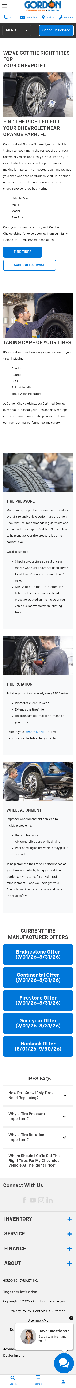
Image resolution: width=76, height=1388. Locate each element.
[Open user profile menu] (63, 1381)
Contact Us (41, 1311)
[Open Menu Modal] (5, 6)
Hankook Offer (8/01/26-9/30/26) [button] (38, 1046)
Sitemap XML (38, 1320)
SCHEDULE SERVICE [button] (29, 265)
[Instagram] (41, 1200)
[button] (38, 1095)
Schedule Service (56, 30)
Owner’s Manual (35, 732)
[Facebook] (24, 1200)
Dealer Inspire (14, 1356)
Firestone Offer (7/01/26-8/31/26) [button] (38, 1000)
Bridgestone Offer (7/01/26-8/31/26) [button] (38, 955)
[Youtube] (33, 1200)
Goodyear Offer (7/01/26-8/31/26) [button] (38, 1023)
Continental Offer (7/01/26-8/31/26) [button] (38, 978)
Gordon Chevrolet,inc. (50, 1301)
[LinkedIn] (49, 1200)
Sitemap (59, 1311)
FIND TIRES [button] (22, 252)
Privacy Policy (20, 1311)
